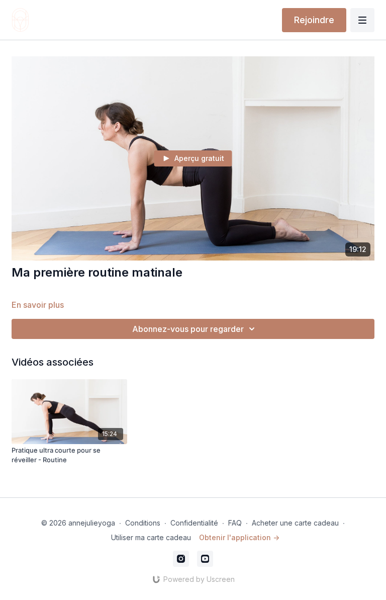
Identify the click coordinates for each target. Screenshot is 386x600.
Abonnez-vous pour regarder (188, 329)
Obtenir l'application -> (239, 537)
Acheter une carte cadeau (295, 523)
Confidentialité (194, 523)
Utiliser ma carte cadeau (151, 537)
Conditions (142, 523)
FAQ (235, 523)
